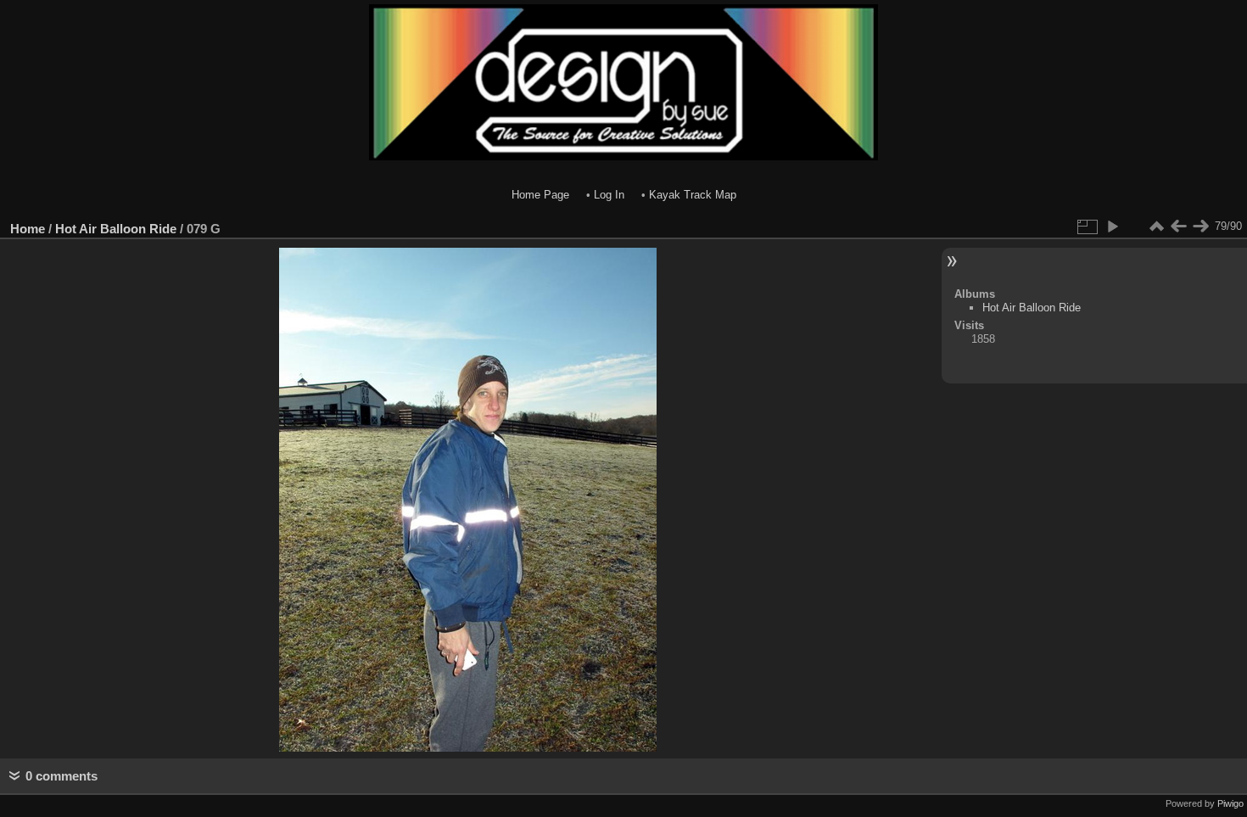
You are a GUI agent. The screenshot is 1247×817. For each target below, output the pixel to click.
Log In (609, 194)
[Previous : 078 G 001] (1178, 226)
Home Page (540, 194)
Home (27, 228)
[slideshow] (1112, 226)
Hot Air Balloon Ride (115, 228)
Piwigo (1230, 803)
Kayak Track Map (692, 194)
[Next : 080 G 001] (1200, 226)
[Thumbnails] (1156, 226)
